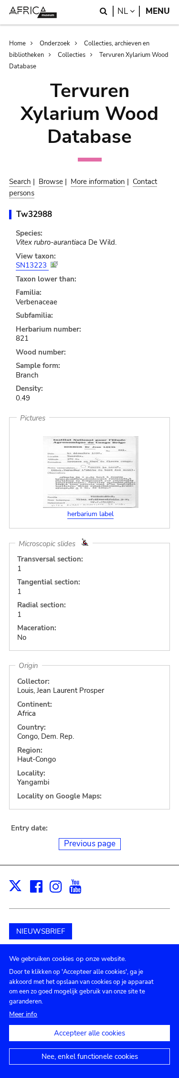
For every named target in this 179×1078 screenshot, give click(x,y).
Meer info (23, 1014)
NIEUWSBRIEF (40, 931)
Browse (51, 181)
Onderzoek (55, 43)
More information (98, 181)
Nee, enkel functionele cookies (90, 1056)
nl (128, 11)
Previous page (90, 843)
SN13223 (32, 265)
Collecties (71, 55)
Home (17, 43)
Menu (158, 11)
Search (20, 181)
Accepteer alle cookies (89, 1033)
